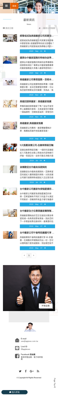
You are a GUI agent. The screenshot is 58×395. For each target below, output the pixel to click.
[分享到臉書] (25, 371)
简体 (14, 6)
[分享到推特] (20, 371)
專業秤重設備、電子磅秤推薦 (32, 358)
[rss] (38, 371)
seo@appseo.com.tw (29, 341)
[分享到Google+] (32, 371)
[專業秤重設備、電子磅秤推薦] (29, 327)
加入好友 (15, 392)
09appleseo (25, 349)
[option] (29, 288)
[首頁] (40, 28)
